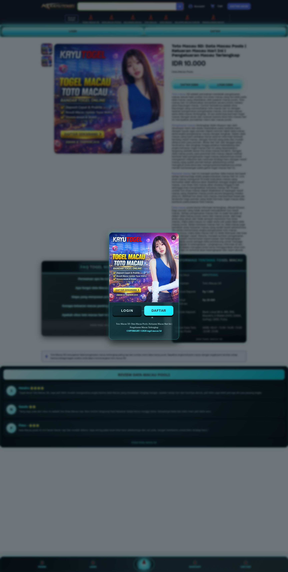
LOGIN (127, 310)
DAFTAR (159, 310)
